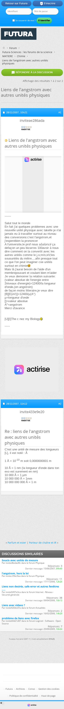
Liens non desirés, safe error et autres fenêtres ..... (30, 588)
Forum (13, 48)
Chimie (21, 56)
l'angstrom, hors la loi (15, 573)
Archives (20, 688)
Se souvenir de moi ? (25, 20)
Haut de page (48, 695)
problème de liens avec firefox (20, 618)
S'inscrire (47, 3)
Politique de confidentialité (23, 695)
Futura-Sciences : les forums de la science (27, 52)
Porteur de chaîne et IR (42, 542)
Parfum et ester (17, 542)
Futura (9, 688)
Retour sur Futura (16, 3)
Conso (31, 688)
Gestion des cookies (48, 688)
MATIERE (7, 56)
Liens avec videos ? (13, 605)
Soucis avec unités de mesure (20, 560)
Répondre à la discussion (32, 72)
